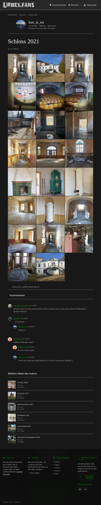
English (56, 465)
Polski (56, 474)
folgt (42, 26)
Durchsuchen (59, 4)
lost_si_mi (22, 15)
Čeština (57, 462)
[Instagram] (85, 489)
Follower (51, 26)
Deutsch (75, 5)
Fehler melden (34, 473)
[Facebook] (80, 489)
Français (57, 471)
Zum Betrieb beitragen (89, 477)
